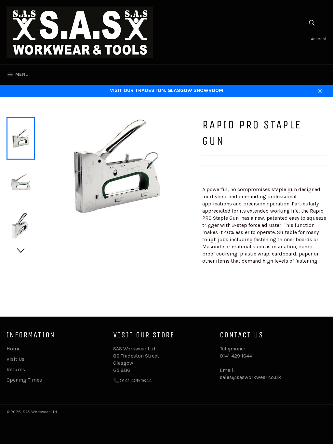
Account (318, 38)
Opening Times (24, 380)
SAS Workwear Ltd (40, 411)
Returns (16, 369)
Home (13, 349)
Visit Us (15, 359)
